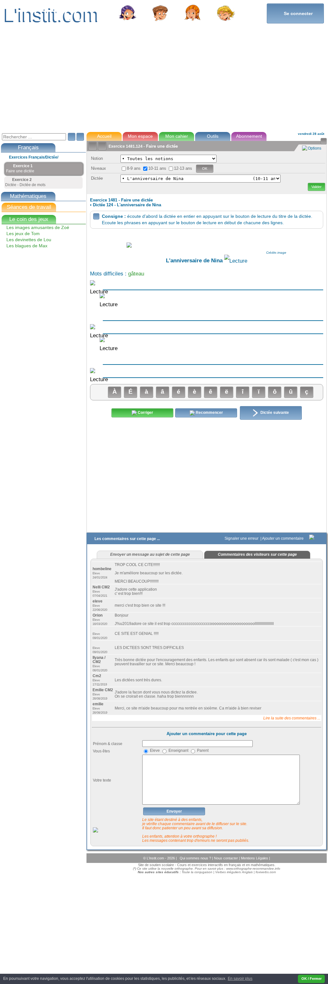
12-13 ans (183, 168)
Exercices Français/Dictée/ (33, 157)
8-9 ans (134, 168)
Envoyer (174, 811)
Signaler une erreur (242, 538)
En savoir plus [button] (240, 978)
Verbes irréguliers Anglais (234, 872)
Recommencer (209, 412)
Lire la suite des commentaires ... (291, 718)
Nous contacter (226, 858)
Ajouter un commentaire (283, 538)
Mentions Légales (255, 858)
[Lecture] (235, 261)
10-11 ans (157, 168)
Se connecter (295, 13)
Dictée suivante (274, 412)
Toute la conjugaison (197, 872)
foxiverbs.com (266, 872)
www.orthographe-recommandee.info (253, 868)
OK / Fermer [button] (311, 978)
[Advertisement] (163, 81)
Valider (316, 187)
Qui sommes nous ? (196, 858)
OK (204, 168)
